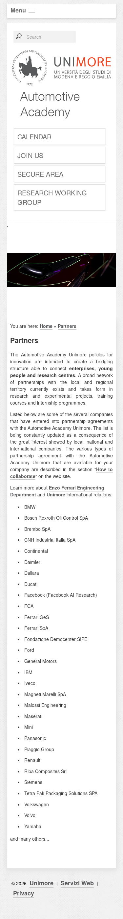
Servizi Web (77, 883)
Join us (30, 155)
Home (46, 326)
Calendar (34, 136)
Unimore (56, 494)
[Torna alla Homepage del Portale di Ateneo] (61, 86)
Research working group (52, 197)
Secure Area (40, 174)
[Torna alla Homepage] (46, 122)
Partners (67, 326)
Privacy (23, 893)
